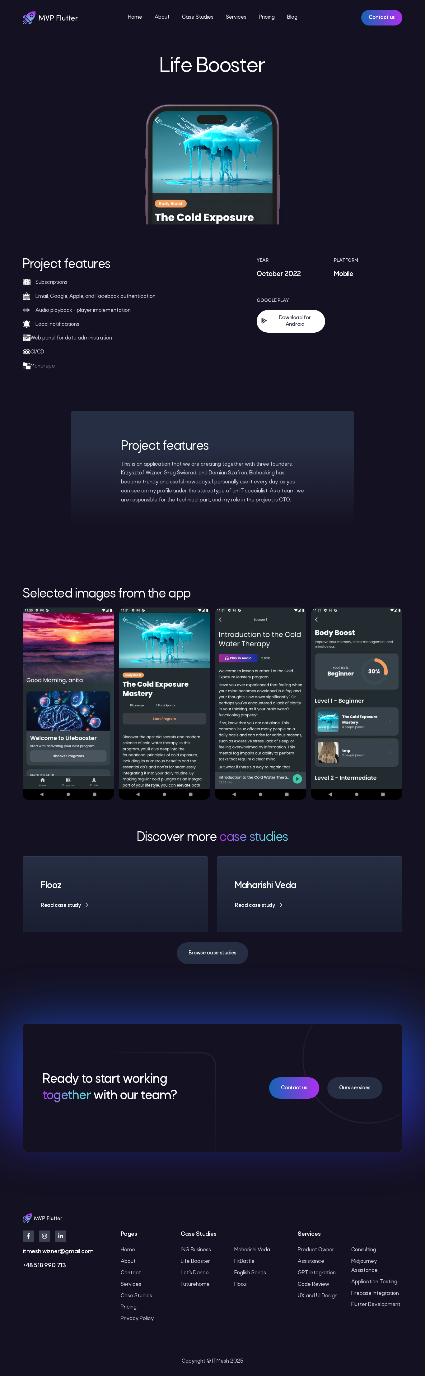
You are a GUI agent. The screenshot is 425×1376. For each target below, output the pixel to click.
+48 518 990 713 (44, 1266)
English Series (250, 1273)
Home (135, 17)
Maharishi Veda (252, 1250)
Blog (292, 17)
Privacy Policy (137, 1318)
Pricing (267, 17)
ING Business (196, 1250)
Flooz (240, 1284)
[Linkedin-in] (60, 1236)
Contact (131, 1273)
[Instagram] (44, 1236)
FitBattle (244, 1261)
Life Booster (195, 1261)
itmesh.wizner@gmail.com (58, 1252)
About (162, 17)
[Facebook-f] (28, 1236)
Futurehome (195, 1284)
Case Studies (197, 17)
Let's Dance (195, 1273)
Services (236, 17)
